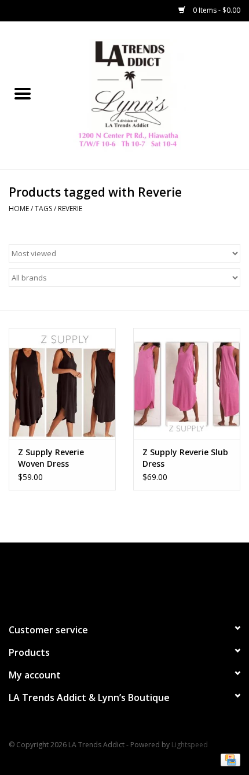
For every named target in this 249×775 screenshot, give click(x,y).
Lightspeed (189, 745)
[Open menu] (22, 93)
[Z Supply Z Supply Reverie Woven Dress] (62, 384)
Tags (43, 208)
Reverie (70, 208)
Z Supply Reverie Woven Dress (51, 457)
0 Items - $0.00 (215, 10)
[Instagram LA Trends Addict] (135, 578)
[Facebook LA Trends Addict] (114, 578)
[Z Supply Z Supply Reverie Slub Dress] (186, 384)
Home (19, 208)
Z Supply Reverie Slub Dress (185, 457)
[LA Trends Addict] (147, 94)
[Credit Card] (228, 759)
